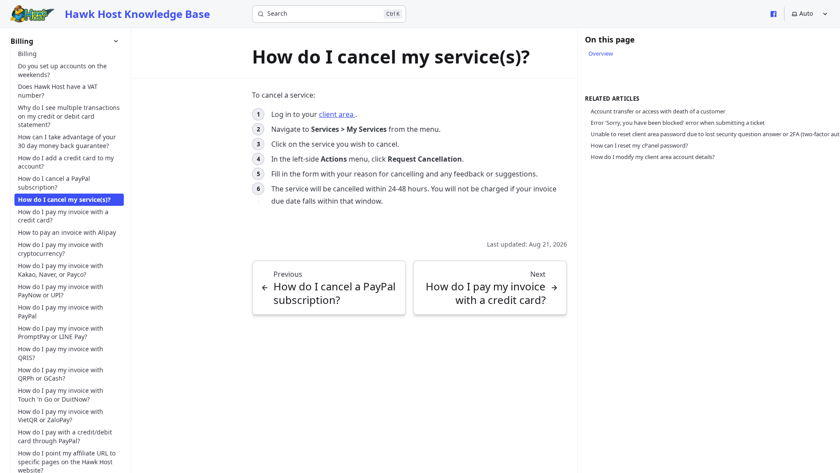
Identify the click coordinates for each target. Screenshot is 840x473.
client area (337, 114)
